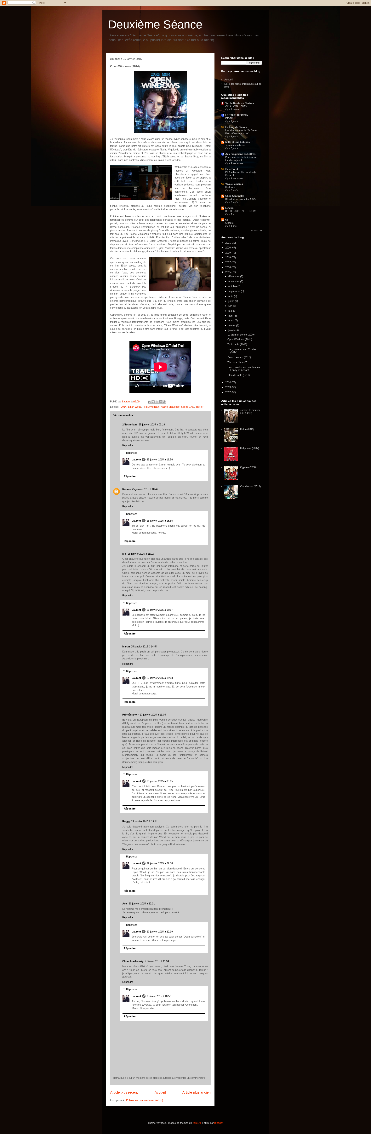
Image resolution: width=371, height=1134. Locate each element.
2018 (228, 257)
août (231, 296)
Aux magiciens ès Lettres (240, 154)
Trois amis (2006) (237, 344)
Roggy (126, 821)
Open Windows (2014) (239, 339)
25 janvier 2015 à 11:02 (141, 553)
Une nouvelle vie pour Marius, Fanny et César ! (244, 369)
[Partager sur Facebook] (161, 402)
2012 (228, 392)
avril (231, 315)
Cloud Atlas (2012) (250, 486)
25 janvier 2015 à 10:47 (145, 489)
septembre (234, 291)
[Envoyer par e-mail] (149, 402)
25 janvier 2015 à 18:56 (160, 459)
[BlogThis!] (153, 402)
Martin (126, 646)
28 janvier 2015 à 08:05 (160, 781)
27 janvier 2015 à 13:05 (153, 714)
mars (231, 320)
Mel (124, 553)
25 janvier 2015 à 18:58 (160, 677)
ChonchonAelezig (133, 961)
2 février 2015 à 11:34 (157, 961)
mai (230, 310)
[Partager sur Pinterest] (164, 402)
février (232, 325)
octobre (232, 286)
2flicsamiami (130, 424)
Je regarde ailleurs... (236, 145)
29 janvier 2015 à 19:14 (144, 821)
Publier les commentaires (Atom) (144, 1100)
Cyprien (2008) (248, 467)
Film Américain (151, 406)
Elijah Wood (134, 406)
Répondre (127, 445)
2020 (228, 247)
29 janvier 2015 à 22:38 (160, 863)
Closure (229, 223)
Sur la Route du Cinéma (239, 103)
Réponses (131, 452)
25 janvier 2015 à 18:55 (160, 520)
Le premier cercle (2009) (240, 334)
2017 (228, 262)
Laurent (136, 459)
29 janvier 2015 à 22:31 (142, 903)
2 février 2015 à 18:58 (159, 996)
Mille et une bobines (237, 142)
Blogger (218, 1122)
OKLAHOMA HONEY (236, 106)
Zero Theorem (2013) (239, 357)
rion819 (197, 1122)
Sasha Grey (187, 406)
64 (226, 219)
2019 (228, 252)
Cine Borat (231, 169)
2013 (228, 387)
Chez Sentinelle (234, 196)
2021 (228, 242)
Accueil (160, 1092)
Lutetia (229, 208)
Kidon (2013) (247, 429)
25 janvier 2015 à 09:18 (152, 424)
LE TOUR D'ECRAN (236, 115)
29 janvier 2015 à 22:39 (160, 931)
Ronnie (126, 489)
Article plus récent (124, 1092)
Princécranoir (130, 714)
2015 (228, 272)
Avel (125, 903)
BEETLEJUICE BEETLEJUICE (241, 211)
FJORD (229, 118)
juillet (231, 301)
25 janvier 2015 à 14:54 (144, 646)
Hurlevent (230, 187)
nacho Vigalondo (170, 406)
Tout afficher (256, 230)
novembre (234, 281)
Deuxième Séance (155, 24)
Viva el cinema (234, 184)
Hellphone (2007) (249, 448)
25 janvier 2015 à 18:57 (160, 609)
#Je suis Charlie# (237, 362)
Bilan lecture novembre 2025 (240, 199)
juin (230, 305)
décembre (234, 276)
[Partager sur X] (157, 402)
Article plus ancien (196, 1092)
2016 (228, 267)
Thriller (199, 406)
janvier (232, 330)
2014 (123, 406)
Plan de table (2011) (238, 375)
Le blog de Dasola (236, 127)
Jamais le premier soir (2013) (250, 412)
